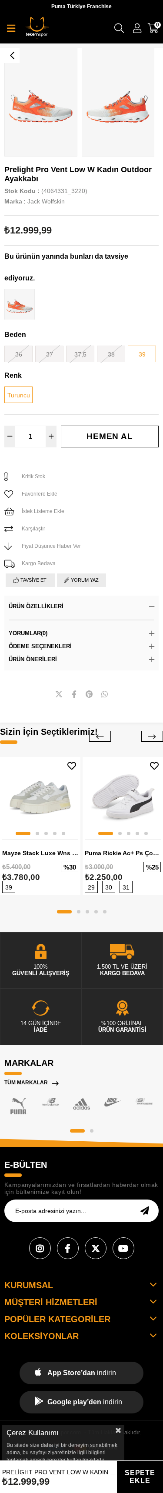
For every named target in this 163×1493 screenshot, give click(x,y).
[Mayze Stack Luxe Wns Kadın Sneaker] (40, 797)
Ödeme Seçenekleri (40, 646)
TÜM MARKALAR (26, 1083)
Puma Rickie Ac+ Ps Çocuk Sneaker (123, 853)
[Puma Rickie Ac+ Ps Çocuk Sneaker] (123, 797)
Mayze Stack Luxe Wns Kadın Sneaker (40, 853)
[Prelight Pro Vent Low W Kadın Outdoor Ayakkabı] (19, 304)
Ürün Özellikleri (36, 606)
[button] (23, 833)
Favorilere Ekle (71, 765)
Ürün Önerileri (33, 659)
